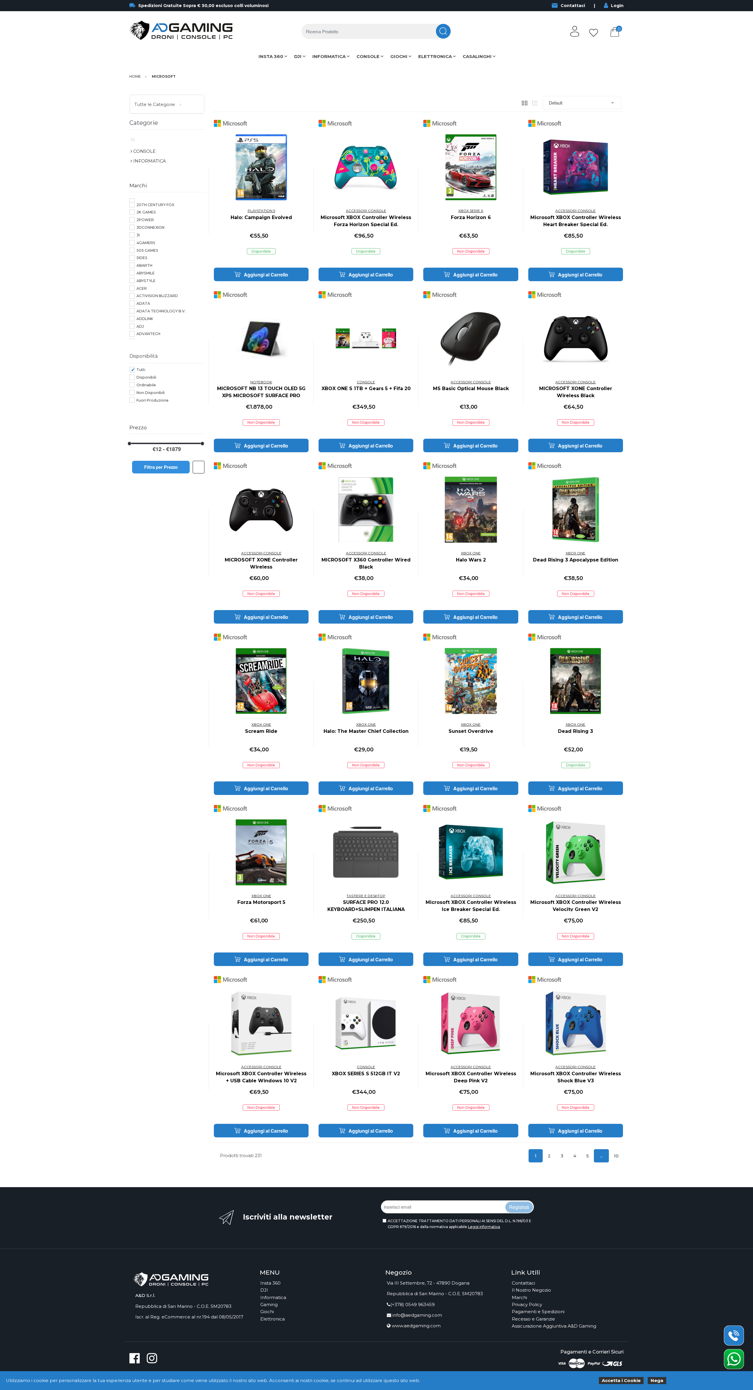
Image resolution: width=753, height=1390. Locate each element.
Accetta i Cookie (621, 1380)
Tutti (140, 369)
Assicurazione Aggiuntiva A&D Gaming (554, 1326)
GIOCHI (398, 56)
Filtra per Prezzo (161, 467)
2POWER (145, 220)
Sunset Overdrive (471, 731)
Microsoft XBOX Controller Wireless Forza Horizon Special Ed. (366, 221)
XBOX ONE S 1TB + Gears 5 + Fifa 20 (366, 388)
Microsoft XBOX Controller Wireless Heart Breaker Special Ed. (575, 221)
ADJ (140, 326)
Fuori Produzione (152, 400)
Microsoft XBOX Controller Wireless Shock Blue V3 (575, 1077)
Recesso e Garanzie (533, 1319)
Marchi (519, 1297)
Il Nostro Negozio (531, 1290)
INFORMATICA (329, 56)
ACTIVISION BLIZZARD (157, 296)
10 (616, 1156)
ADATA (143, 303)
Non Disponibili (150, 392)
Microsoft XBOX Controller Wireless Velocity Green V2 (575, 905)
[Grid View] (524, 102)
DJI (297, 56)
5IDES (141, 258)
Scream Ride (261, 731)
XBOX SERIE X (470, 210)
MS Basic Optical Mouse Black (471, 388)
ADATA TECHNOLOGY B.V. (161, 311)
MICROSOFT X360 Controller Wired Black (366, 563)
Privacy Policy (527, 1304)
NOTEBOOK (261, 382)
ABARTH (144, 265)
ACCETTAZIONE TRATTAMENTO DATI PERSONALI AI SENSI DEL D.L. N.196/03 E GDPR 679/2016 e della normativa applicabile (459, 1224)
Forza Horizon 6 (471, 217)
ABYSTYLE (146, 281)
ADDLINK (144, 319)
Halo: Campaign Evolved (261, 217)
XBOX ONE (471, 553)
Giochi (267, 1311)
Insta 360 (270, 1283)
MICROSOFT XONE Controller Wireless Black (575, 392)
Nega (657, 1380)
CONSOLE (367, 56)
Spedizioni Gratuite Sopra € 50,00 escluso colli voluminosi (203, 5)
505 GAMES (147, 250)
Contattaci (573, 5)
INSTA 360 (271, 56)
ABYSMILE (145, 273)
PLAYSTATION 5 (261, 210)
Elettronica (272, 1319)
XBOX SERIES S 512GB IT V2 (366, 1073)
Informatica (273, 1297)
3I (138, 235)
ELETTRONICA (435, 56)
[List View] (535, 102)
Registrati (519, 1207)
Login (617, 5)
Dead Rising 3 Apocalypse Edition (575, 560)
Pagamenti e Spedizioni (538, 1311)
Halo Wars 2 (471, 560)
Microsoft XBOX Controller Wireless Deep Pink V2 (471, 1077)
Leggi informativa (484, 1227)
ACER (141, 288)
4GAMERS (145, 243)
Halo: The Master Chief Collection (366, 731)
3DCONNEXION (150, 227)
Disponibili (146, 377)
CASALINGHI (477, 56)
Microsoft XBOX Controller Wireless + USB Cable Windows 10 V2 (261, 1077)
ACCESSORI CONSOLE (366, 210)
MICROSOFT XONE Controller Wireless (261, 563)
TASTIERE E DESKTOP (365, 896)
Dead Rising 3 (575, 731)
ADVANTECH (148, 334)
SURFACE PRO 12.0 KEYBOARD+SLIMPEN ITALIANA (366, 905)
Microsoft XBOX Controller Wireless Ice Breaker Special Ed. (471, 905)
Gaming (269, 1304)
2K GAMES (146, 212)
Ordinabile (146, 385)
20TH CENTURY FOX (155, 205)
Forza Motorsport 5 (261, 902)
